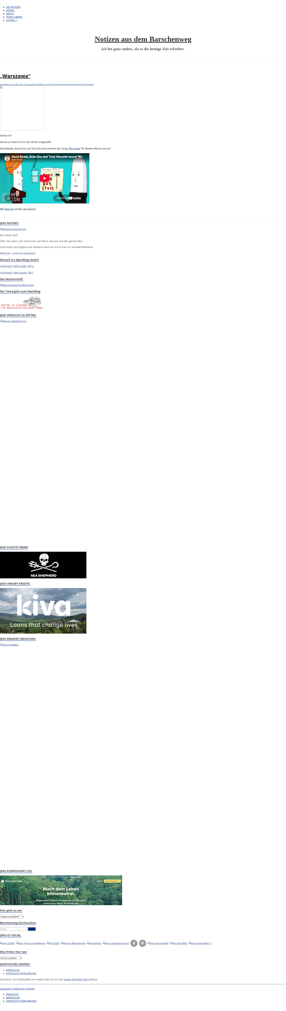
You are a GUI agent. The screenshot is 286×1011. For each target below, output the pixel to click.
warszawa (77, 84)
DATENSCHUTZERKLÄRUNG (23, 253)
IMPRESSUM (5, 253)
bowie (56, 84)
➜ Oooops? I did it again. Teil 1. (17, 272)
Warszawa (74, 148)
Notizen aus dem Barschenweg (143, 39)
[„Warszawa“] (22, 129)
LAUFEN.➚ (11, 20)
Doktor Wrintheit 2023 (76, 979)
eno (60, 84)
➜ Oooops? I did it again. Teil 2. (17, 266)
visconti (69, 84)
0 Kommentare (87, 84)
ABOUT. (10, 13)
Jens (1, 84)
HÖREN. (10, 10)
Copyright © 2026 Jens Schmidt (17, 988)
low (64, 84)
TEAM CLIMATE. (14, 17)
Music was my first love (13, 84)
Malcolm (9, 209)
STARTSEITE (12, 994)
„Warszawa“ (15, 75)
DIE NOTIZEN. (13, 7)
